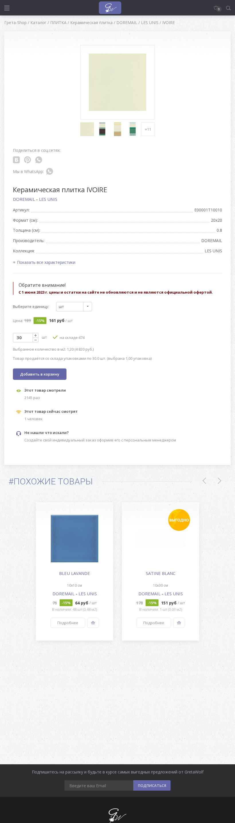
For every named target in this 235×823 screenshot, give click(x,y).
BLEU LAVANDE (74, 573)
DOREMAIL (24, 199)
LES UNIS (48, 199)
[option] (74, 571)
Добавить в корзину (39, 374)
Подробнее (67, 622)
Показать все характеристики (46, 262)
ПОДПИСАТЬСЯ (152, 785)
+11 (148, 129)
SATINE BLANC (160, 573)
